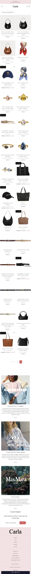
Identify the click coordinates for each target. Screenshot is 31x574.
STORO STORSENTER (15, 567)
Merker (15, 542)
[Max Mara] (15, 480)
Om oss (15, 546)
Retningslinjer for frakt (15, 560)
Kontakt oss (15, 551)
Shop (15, 417)
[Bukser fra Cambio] (15, 389)
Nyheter (15, 537)
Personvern (15, 553)
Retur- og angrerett (15, 557)
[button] (15, 572)
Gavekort (15, 544)
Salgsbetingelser (15, 555)
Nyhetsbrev (15, 564)
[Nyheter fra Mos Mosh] (15, 435)
